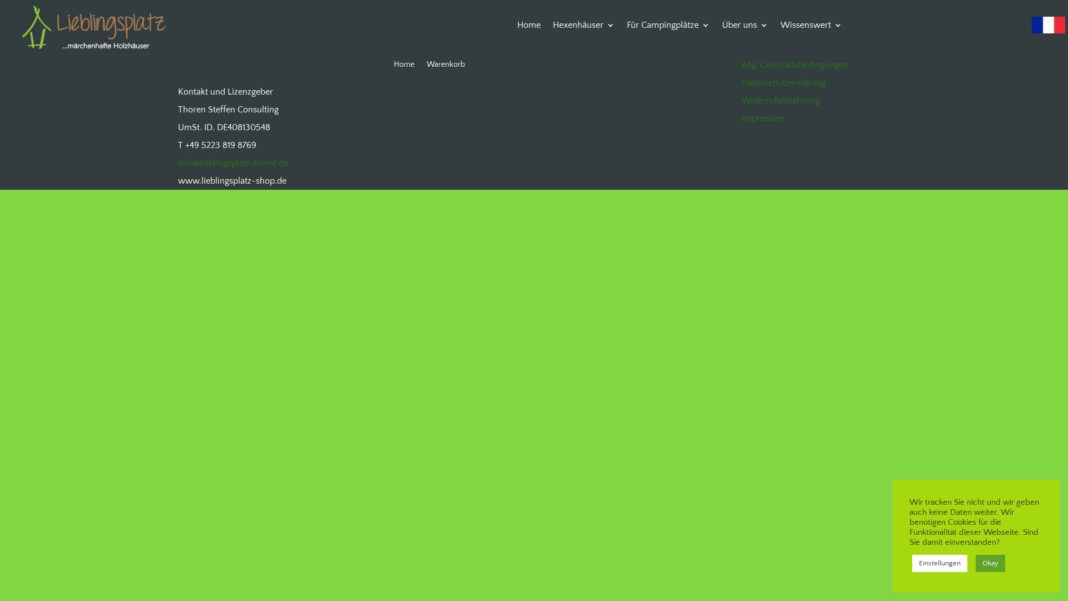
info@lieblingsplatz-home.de (233, 163)
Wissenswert (805, 25)
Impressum (763, 119)
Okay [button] (990, 563)
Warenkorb (446, 65)
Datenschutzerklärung (783, 83)
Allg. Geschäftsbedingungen (794, 65)
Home (529, 25)
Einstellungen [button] (940, 563)
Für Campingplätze (663, 25)
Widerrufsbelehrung (780, 101)
